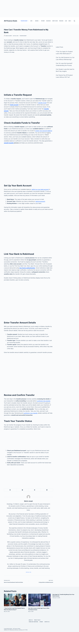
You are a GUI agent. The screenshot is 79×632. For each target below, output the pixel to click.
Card (31, 20)
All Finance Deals (10, 21)
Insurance (48, 20)
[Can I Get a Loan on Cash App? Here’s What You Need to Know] (39, 600)
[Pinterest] (35, 490)
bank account (14, 105)
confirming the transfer (43, 401)
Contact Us (46, 621)
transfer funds (42, 102)
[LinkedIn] (47, 490)
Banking (36, 20)
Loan (66, 20)
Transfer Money (24, 20)
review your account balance (43, 130)
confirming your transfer (31, 413)
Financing (61, 20)
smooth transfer (9, 143)
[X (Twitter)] (22, 490)
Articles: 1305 (28, 572)
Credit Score (55, 20)
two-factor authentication (27, 268)
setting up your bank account (40, 189)
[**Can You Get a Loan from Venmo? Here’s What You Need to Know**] (15, 600)
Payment (43, 20)
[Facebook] (10, 490)
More (70, 20)
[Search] (74, 21)
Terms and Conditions (33, 621)
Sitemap (41, 621)
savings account (40, 201)
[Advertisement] (39, 8)
